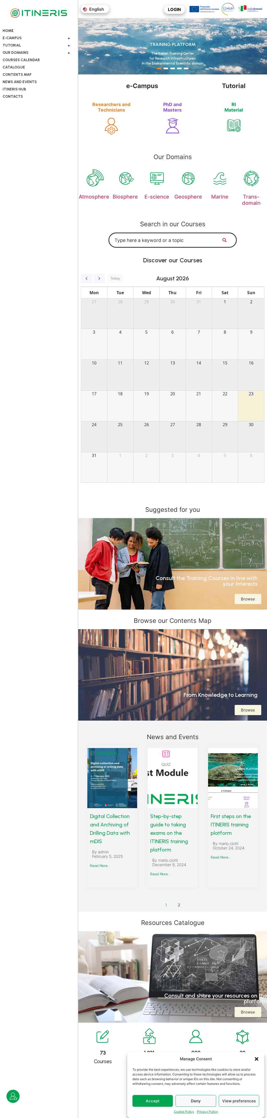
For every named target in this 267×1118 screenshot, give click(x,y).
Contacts (13, 96)
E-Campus (12, 38)
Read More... (100, 866)
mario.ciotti (168, 860)
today (115, 278)
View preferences (239, 1100)
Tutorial (12, 45)
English (96, 9)
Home (8, 30)
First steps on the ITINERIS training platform (231, 824)
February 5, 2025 (107, 856)
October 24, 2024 (228, 848)
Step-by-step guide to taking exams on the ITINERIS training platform (169, 833)
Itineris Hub (14, 89)
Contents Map (17, 74)
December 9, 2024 (169, 865)
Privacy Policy (207, 1112)
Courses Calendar (21, 60)
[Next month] (99, 278)
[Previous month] (86, 278)
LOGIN (174, 9)
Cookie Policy (184, 1112)
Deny (196, 1100)
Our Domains (15, 52)
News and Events (20, 82)
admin (103, 852)
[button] (256, 1059)
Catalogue (14, 67)
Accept (153, 1100)
